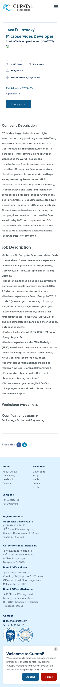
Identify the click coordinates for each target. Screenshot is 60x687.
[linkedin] (25, 444)
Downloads (39, 471)
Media (36, 479)
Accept (30, 676)
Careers (7, 483)
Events (36, 483)
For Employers (10, 503)
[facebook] (19, 444)
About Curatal (10, 471)
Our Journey (9, 475)
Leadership (8, 479)
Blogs (36, 475)
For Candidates (11, 499)
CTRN (36, 486)
